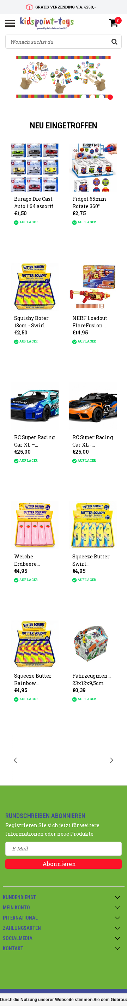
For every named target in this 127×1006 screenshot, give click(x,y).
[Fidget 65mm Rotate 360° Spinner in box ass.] (93, 168)
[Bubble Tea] (42, 760)
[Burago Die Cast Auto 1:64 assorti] (35, 168)
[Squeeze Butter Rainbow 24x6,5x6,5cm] (35, 644)
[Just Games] (85, 760)
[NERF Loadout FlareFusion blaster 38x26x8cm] (93, 287)
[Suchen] (114, 41)
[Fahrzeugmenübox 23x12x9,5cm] (93, 644)
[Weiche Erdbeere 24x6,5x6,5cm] (35, 525)
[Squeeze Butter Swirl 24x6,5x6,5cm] (93, 525)
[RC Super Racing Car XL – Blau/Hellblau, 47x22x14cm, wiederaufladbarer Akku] (35, 406)
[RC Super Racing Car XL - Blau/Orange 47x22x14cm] (93, 406)
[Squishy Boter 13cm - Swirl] (35, 287)
